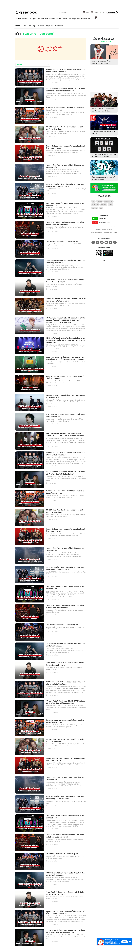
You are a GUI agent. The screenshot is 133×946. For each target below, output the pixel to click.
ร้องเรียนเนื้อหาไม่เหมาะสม (96, 232)
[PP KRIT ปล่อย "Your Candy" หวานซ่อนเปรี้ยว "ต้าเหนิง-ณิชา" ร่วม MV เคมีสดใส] (29, 134)
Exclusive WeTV (86, 19)
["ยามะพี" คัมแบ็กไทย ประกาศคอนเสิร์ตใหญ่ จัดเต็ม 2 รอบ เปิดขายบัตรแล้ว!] (29, 172)
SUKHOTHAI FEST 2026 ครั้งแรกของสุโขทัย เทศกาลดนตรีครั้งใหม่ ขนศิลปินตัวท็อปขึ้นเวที (65, 70)
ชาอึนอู (110, 205)
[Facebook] (93, 242)
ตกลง (124, 941)
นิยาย (94, 19)
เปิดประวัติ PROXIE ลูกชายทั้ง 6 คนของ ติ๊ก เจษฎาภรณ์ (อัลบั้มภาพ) (103, 110)
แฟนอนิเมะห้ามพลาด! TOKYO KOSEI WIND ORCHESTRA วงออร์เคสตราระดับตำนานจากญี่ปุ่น (66, 300)
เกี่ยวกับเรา (94, 227)
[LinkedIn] (110, 242)
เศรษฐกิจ (52, 19)
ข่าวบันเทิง (41, 19)
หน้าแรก (18, 19)
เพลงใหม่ (99, 201)
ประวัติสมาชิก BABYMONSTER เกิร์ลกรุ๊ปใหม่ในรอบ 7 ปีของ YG (104, 155)
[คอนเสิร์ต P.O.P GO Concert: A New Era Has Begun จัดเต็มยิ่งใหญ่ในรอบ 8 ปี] (29, 383)
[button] (59, 12)
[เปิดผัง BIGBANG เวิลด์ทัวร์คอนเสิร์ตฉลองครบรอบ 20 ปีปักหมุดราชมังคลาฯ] (29, 210)
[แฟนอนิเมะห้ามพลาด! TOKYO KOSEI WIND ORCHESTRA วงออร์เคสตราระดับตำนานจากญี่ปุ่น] (29, 306)
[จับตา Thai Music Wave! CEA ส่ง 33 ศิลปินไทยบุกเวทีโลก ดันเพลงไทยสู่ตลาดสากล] (29, 115)
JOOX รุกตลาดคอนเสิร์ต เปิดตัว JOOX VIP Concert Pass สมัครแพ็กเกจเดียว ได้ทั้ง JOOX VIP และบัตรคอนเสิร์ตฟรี (65, 358)
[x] (97, 242)
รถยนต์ (65, 19)
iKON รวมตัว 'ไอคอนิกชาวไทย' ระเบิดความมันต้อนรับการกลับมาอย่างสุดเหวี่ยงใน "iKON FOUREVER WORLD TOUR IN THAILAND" (65, 340)
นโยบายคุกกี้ (98, 229)
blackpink (94, 208)
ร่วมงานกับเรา (101, 227)
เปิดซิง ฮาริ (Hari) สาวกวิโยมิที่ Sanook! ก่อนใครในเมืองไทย (101, 62)
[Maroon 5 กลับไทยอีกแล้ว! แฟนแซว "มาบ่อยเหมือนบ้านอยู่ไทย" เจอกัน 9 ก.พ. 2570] (29, 153)
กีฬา (46, 19)
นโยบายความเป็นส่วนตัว (110, 227)
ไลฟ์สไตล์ (58, 19)
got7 (101, 208)
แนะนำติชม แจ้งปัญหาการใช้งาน (110, 232)
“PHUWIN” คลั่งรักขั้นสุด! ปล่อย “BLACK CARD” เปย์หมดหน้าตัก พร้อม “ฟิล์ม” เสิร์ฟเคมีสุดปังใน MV (65, 89)
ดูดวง (34, 19)
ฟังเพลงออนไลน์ (108, 201)
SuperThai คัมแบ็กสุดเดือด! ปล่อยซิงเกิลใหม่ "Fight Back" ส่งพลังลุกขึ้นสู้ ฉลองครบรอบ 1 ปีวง (65, 185)
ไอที (70, 19)
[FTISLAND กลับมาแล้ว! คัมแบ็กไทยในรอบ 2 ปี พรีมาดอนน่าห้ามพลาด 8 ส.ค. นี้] (29, 403)
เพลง (93, 201)
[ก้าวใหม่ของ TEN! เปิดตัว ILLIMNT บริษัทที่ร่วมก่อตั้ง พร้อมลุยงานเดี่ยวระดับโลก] (29, 422)
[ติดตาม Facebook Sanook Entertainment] (104, 187)
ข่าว (30, 19)
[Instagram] (102, 242)
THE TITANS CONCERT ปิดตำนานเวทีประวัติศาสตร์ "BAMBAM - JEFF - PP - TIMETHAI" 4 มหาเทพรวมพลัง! (65, 434)
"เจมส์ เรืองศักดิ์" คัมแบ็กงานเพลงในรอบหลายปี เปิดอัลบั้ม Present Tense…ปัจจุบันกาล (65, 281)
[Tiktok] (115, 242)
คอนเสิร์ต (103, 205)
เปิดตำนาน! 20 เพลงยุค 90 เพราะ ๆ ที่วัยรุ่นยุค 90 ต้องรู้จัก (103, 178)
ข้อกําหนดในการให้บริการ (107, 229)
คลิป (78, 19)
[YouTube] (106, 242)
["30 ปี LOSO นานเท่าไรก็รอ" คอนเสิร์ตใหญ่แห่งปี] (29, 249)
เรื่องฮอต (25, 19)
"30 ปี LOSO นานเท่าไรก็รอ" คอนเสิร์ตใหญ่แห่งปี (62, 241)
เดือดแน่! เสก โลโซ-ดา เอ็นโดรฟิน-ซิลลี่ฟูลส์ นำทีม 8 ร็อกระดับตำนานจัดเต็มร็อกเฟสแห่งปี (65, 223)
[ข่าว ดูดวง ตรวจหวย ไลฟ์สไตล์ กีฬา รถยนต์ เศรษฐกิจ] (26, 12)
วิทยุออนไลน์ (95, 205)
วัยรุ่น (74, 19)
